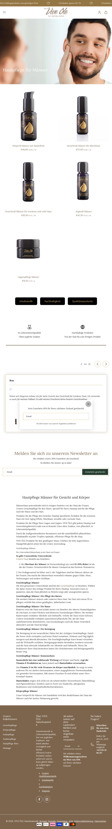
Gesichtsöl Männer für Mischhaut (83, 145)
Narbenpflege (9, 739)
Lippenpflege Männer (28, 277)
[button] (4, 12)
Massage (7, 748)
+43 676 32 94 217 (101, 751)
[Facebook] (39, 799)
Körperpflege (9, 730)
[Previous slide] (97, 364)
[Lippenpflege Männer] (28, 247)
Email (67, 746)
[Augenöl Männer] (83, 181)
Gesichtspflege (68, 585)
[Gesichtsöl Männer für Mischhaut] (83, 116)
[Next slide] (106, 364)
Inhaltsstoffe (26, 301)
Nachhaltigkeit (52, 301)
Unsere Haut (22, 559)
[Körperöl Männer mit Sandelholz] (28, 116)
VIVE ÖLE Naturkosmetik (26, 821)
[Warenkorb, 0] (106, 12)
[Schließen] (88, 404)
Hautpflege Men (10, 743)
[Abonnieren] (78, 746)
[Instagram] (47, 799)
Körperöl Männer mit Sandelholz (28, 145)
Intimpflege (8, 734)
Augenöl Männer (84, 211)
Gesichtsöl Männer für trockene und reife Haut (28, 211)
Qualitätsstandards (82, 301)
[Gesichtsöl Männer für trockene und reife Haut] (28, 181)
